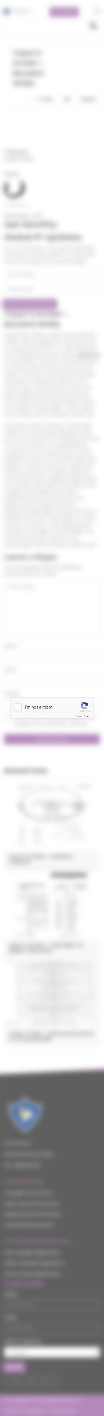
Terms (87, 716)
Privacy (79, 716)
